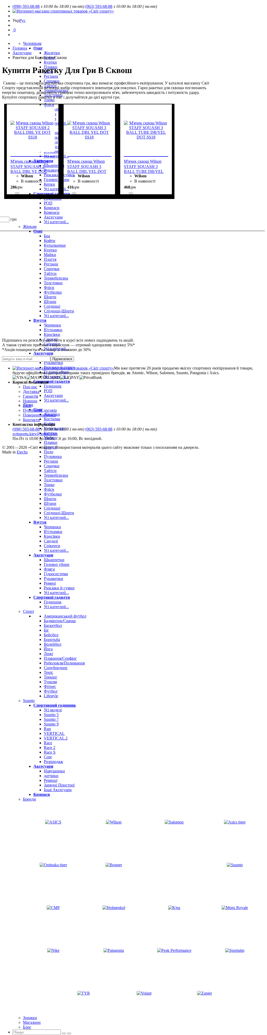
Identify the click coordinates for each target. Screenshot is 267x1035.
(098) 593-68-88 (26, 6)
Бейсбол (51, 635)
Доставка (31, 391)
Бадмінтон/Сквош (60, 621)
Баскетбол (53, 625)
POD (48, 203)
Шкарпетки (54, 560)
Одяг (38, 48)
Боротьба (52, 639)
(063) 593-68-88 (98, 6)
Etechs (22, 452)
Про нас (30, 387)
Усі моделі (53, 710)
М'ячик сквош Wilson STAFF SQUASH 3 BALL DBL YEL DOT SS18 (86, 167)
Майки (50, 254)
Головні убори (56, 564)
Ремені (50, 583)
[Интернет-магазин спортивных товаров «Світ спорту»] (63, 11)
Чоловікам (32, 43)
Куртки (50, 62)
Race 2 (49, 747)
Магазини (32, 1022)
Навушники (54, 771)
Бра (47, 236)
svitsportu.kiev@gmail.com (35, 434)
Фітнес (50, 686)
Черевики (52, 325)
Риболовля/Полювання (64, 663)
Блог (27, 1027)
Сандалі (51, 541)
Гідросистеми (56, 574)
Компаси (51, 207)
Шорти (50, 297)
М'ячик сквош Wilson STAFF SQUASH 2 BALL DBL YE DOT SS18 (29, 167)
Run (47, 729)
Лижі (48, 653)
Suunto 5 (51, 714)
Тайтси (50, 273)
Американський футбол (65, 616)
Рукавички (53, 362)
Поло (48, 452)
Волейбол (52, 644)
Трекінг (50, 677)
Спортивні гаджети (51, 381)
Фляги (49, 569)
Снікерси (52, 545)
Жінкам (30, 226)
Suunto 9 (51, 724)
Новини (30, 401)
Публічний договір (40, 410)
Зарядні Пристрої (59, 785)
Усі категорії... (56, 315)
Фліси (49, 287)
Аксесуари (43, 353)
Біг (46, 630)
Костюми (52, 419)
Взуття (39, 320)
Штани (50, 301)
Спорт (28, 611)
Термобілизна (56, 278)
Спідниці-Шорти (59, 311)
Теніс (48, 672)
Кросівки (52, 334)
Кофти (49, 240)
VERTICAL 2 (56, 738)
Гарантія (30, 396)
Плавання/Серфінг (60, 658)
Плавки (50, 442)
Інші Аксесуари (58, 790)
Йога (48, 649)
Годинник (53, 386)
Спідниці (52, 306)
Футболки (53, 292)
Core (48, 757)
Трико (49, 100)
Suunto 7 (51, 719)
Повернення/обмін (39, 415)
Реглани (51, 76)
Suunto (29, 700)
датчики (51, 775)
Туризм (50, 682)
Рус (22, 20)
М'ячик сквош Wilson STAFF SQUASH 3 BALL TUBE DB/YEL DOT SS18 (143, 167)
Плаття (50, 259)
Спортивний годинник (54, 705)
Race (48, 743)
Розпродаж (53, 761)
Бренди (29, 799)
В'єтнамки (53, 330)
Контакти (31, 419)
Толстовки (53, 283)
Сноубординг (56, 667)
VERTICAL (54, 733)
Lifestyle (51, 696)
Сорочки (51, 269)
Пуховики (53, 456)
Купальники (55, 245)
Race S (50, 752)
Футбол (50, 691)
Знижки (30, 1017)
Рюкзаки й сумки (59, 588)
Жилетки (52, 53)
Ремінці (50, 780)
